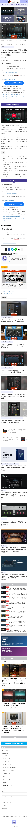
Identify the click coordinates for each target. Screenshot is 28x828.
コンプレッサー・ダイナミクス (8, 291)
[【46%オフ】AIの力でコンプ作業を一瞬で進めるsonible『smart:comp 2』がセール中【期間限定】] (12, 249)
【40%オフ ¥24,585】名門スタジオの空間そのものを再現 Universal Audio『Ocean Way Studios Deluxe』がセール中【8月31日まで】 (13, 549)
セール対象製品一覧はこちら (10, 72)
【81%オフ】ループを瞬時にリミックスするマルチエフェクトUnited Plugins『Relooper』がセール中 (13, 706)
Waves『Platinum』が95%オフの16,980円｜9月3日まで (14, 4)
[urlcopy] (22, 249)
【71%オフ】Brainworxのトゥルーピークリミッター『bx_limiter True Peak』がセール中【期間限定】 (13, 396)
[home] (9, 262)
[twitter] (6, 249)
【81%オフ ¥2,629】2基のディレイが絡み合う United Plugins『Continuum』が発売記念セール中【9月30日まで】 (13, 522)
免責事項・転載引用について (7, 816)
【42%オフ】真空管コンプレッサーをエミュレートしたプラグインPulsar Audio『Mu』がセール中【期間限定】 (13, 346)
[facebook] (9, 249)
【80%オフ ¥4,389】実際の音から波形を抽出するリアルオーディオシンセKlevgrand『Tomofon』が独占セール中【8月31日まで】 (14, 576)
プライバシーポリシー (17, 816)
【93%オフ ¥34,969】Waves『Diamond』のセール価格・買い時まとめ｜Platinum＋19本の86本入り (14, 467)
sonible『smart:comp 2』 (9, 79)
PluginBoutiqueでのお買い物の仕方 (11, 94)
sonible (10, 293)
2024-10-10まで (5, 293)
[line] (15, 249)
